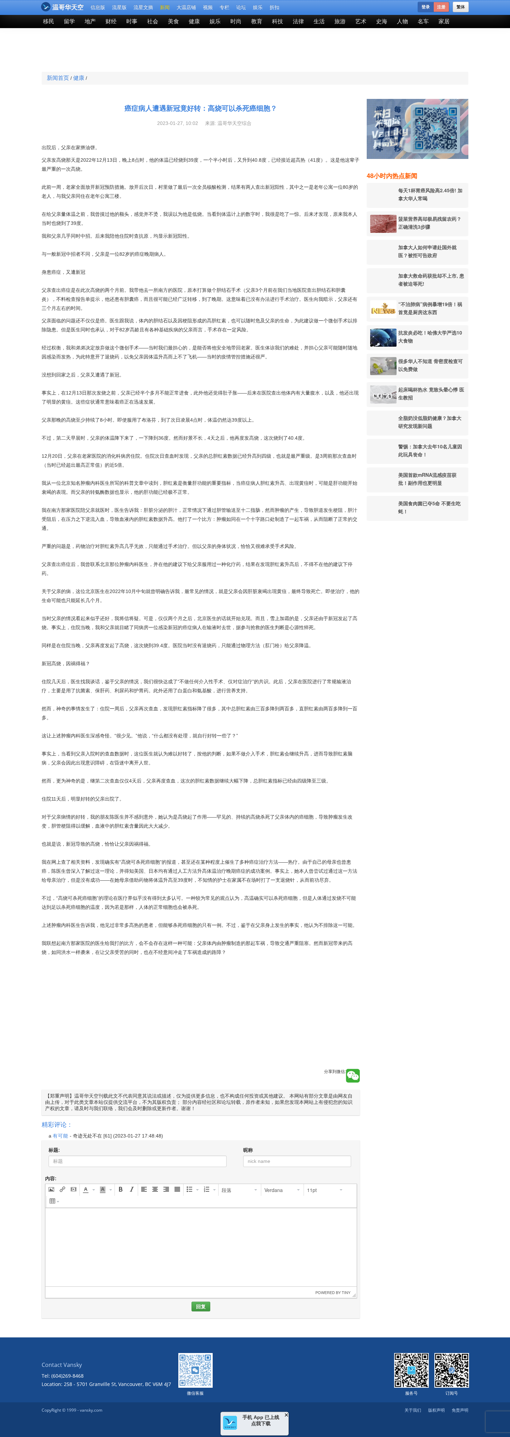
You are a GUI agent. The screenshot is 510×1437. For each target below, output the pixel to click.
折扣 (274, 7)
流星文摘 (143, 7)
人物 (402, 21)
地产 (90, 21)
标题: (54, 1150)
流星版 (119, 7)
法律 (298, 21)
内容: (51, 1178)
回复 (201, 1306)
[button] (51, 1190)
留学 (69, 21)
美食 (173, 21)
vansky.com (91, 1410)
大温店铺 (186, 7)
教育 (256, 21)
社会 (152, 21)
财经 (111, 21)
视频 (208, 7)
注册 (441, 7)
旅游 (340, 21)
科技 (277, 21)
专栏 (224, 7)
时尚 (235, 21)
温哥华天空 (68, 7)
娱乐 (258, 7)
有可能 (60, 1136)
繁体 (461, 7)
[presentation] (51, 1190)
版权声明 (436, 1410)
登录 (426, 7)
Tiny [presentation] (346, 1292)
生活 (319, 21)
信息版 (98, 7)
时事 (131, 21)
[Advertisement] (204, 50)
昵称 (248, 1150)
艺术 (360, 21)
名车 (423, 21)
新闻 (165, 7)
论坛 (241, 7)
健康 (194, 21)
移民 (48, 21)
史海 (381, 21)
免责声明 (460, 1410)
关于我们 (413, 1410)
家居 (444, 21)
